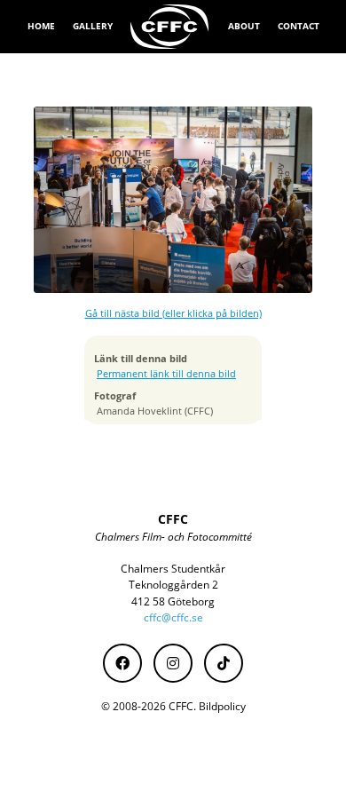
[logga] (170, 26)
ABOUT (244, 26)
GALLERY (93, 26)
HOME (41, 26)
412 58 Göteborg (173, 601)
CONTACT (298, 26)
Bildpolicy (222, 706)
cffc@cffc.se (173, 617)
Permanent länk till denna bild (166, 374)
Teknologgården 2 (173, 584)
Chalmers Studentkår (173, 568)
